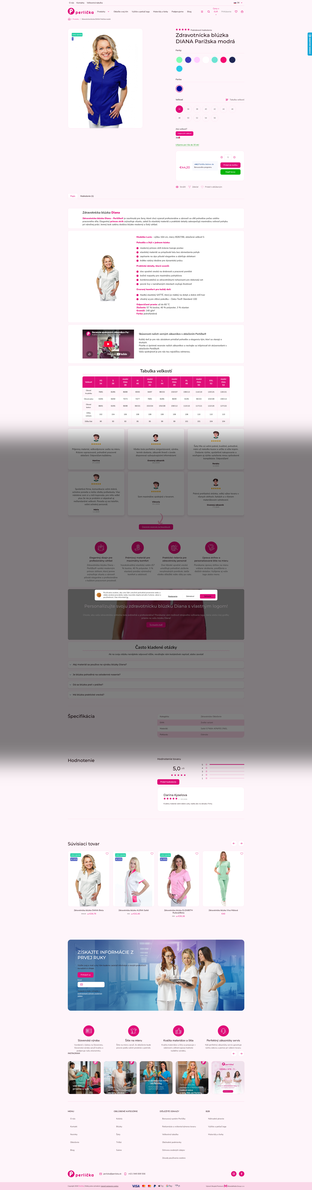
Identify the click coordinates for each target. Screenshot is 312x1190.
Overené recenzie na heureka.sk (156, 527)
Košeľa (119, 1118)
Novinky (73, 1134)
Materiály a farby (215, 1134)
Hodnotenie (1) (87, 196)
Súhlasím (207, 596)
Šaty (118, 1134)
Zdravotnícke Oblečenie (211, 716)
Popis (72, 196)
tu (127, 597)
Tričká (118, 1142)
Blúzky (119, 1126)
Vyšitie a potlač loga (217, 1126)
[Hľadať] (208, 11)
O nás (71, 2)
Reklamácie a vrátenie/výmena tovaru (179, 1126)
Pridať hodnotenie (168, 782)
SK (238, 2)
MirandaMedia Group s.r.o (235, 1186)
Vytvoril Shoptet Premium (214, 1186)
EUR (216, 11)
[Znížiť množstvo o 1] (221, 157)
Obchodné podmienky (171, 1142)
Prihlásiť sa (85, 975)
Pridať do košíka (230, 165)
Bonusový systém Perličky (173, 1118)
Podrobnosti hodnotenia (201, 30)
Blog (72, 1150)
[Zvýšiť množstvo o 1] (234, 157)
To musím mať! (156, 624)
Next (241, 843)
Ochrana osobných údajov (173, 1150)
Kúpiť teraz (230, 172)
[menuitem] (103, 11)
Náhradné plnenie (216, 1118)
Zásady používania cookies (174, 1158)
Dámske (204, 734)
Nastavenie (172, 596)
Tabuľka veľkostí (237, 99)
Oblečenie (74, 1142)
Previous (234, 843)
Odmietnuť (190, 596)
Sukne (119, 1150)
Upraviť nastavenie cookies (109, 1186)
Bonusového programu (203, 167)
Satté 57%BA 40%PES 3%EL (214, 728)
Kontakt (73, 1126)
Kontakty (80, 2)
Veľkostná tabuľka (95, 2)
